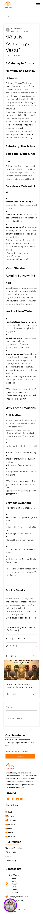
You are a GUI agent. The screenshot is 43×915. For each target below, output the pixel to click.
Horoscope (11, 820)
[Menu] (38, 5)
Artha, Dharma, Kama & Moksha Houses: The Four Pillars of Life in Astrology (19, 685)
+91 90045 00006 (16, 901)
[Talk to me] (10, 905)
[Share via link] (24, 638)
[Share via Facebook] (7, 638)
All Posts (6, 16)
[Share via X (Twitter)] (13, 638)
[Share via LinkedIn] (18, 638)
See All (35, 656)
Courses (10, 832)
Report (10, 828)
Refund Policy (10, 860)
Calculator (11, 824)
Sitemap (8, 856)
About (9, 812)
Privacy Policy (11, 852)
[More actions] (35, 29)
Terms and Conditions (13, 848)
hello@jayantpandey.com (18, 897)
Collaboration (12, 836)
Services (10, 816)
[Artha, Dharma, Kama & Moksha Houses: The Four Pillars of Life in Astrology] (21, 670)
